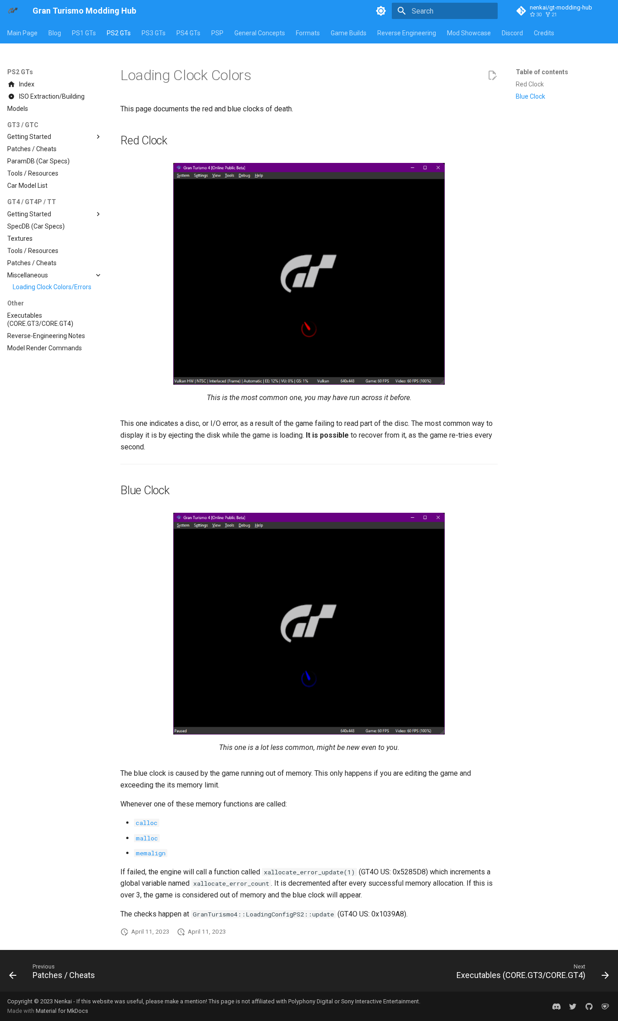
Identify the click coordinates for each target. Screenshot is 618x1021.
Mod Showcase (469, 33)
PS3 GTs (154, 33)
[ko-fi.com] (605, 1006)
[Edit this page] (492, 75)
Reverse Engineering (406, 33)
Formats (308, 33)
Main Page (22, 33)
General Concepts (259, 33)
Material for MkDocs (62, 1010)
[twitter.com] (573, 1006)
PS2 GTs (119, 33)
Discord (512, 33)
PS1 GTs (84, 33)
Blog (54, 33)
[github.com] (589, 1006)
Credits (544, 33)
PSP (217, 33)
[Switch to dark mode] (381, 11)
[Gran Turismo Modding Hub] (13, 11)
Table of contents (542, 72)
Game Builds (348, 33)
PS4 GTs (188, 33)
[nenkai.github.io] (556, 1006)
